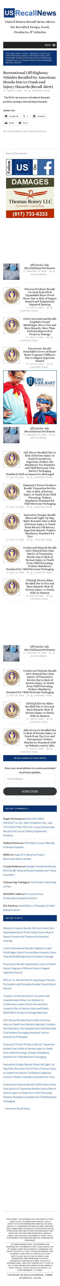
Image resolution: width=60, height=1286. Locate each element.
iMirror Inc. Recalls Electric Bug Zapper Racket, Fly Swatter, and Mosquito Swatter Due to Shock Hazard (29, 984)
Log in (37, 1278)
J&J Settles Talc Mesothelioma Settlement (39, 267)
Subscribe (30, 791)
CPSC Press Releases (34, 131)
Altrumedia (36, 1275)
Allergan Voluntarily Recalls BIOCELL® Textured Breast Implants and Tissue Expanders (29, 870)
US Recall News (30, 12)
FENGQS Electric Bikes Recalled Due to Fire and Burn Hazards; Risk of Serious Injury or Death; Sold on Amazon (39, 586)
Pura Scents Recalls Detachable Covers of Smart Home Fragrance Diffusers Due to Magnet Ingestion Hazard (39, 354)
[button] (48, 45)
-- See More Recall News (16, 1108)
